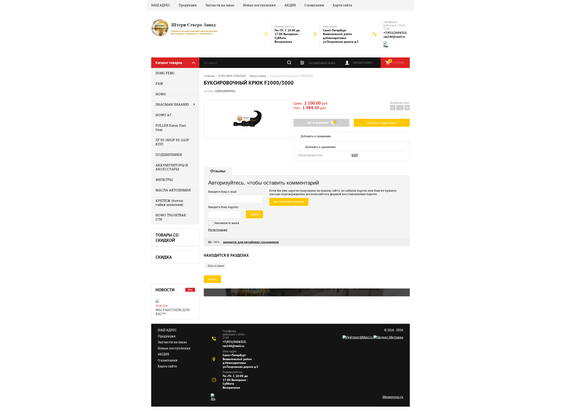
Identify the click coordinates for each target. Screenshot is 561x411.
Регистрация (217, 230)
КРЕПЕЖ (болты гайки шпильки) (169, 202)
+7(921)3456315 (395, 33)
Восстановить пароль (289, 201)
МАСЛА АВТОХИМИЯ (173, 190)
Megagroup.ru (393, 397)
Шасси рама (258, 76)
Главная (209, 76)
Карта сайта (342, 5)
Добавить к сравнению (316, 136)
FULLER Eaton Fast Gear (171, 127)
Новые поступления (259, 5)
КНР (355, 155)
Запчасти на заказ (219, 5)
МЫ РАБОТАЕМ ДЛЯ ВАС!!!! (173, 312)
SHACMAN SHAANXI (172, 104)
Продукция (188, 5)
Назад (212, 279)
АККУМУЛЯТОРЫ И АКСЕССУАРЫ (172, 167)
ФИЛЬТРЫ (164, 179)
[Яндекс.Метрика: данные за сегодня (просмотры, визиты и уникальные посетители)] (388, 337)
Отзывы (217, 171)
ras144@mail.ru (394, 37)
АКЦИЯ (290, 5)
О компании (314, 5)
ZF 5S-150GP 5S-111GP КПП (172, 142)
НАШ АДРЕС (160, 5)
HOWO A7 (163, 115)
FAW (159, 83)
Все (190, 289)
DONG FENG (165, 73)
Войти (254, 214)
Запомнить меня (226, 223)
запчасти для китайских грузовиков (251, 242)
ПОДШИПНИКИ (169, 154)
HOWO (161, 94)
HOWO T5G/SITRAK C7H (171, 217)
